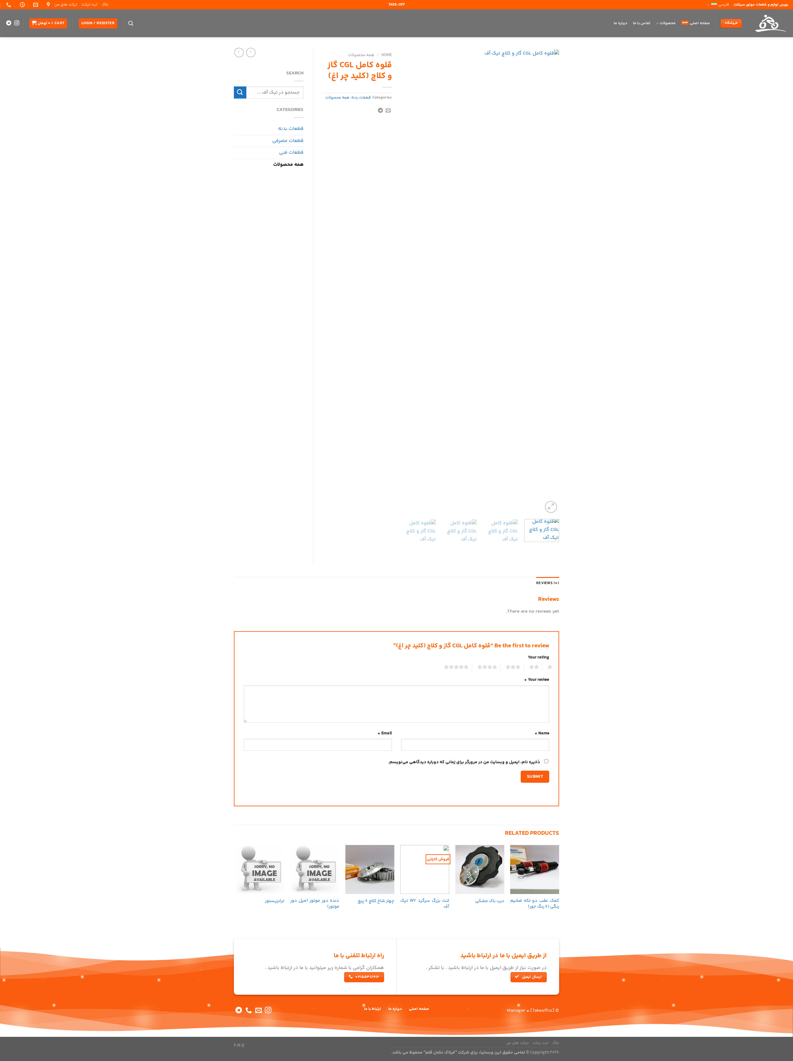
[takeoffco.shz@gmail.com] (35, 4)
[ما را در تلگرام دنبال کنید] (8, 23)
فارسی (723, 5)
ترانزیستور (274, 901)
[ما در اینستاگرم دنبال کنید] (16, 23)
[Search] (130, 23)
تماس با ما (641, 23)
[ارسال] (240, 92)
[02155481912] (8, 4)
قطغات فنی (291, 152)
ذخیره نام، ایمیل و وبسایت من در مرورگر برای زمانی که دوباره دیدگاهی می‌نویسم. (464, 762)
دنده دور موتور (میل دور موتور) (314, 903)
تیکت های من (65, 5)
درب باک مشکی (489, 901)
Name (542, 733)
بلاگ (105, 5)
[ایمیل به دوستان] (388, 110)
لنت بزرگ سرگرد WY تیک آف (424, 903)
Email (385, 733)
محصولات (668, 23)
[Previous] (548, 282)
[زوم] (551, 507)
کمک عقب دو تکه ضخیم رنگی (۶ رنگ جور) (534, 903)
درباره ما (620, 23)
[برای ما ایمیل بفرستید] (258, 1010)
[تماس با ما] (248, 1010)
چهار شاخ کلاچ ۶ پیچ (376, 901)
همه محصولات (361, 55)
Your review (536, 679)
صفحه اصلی (700, 23)
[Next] (407, 282)
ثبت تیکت (89, 5)
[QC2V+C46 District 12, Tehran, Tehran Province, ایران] (47, 4)
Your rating (538, 657)
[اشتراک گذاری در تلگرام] (380, 110)
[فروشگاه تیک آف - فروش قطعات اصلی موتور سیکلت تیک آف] (769, 23)
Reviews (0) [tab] (547, 583)
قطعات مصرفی (288, 141)
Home (386, 55)
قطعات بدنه (361, 98)
